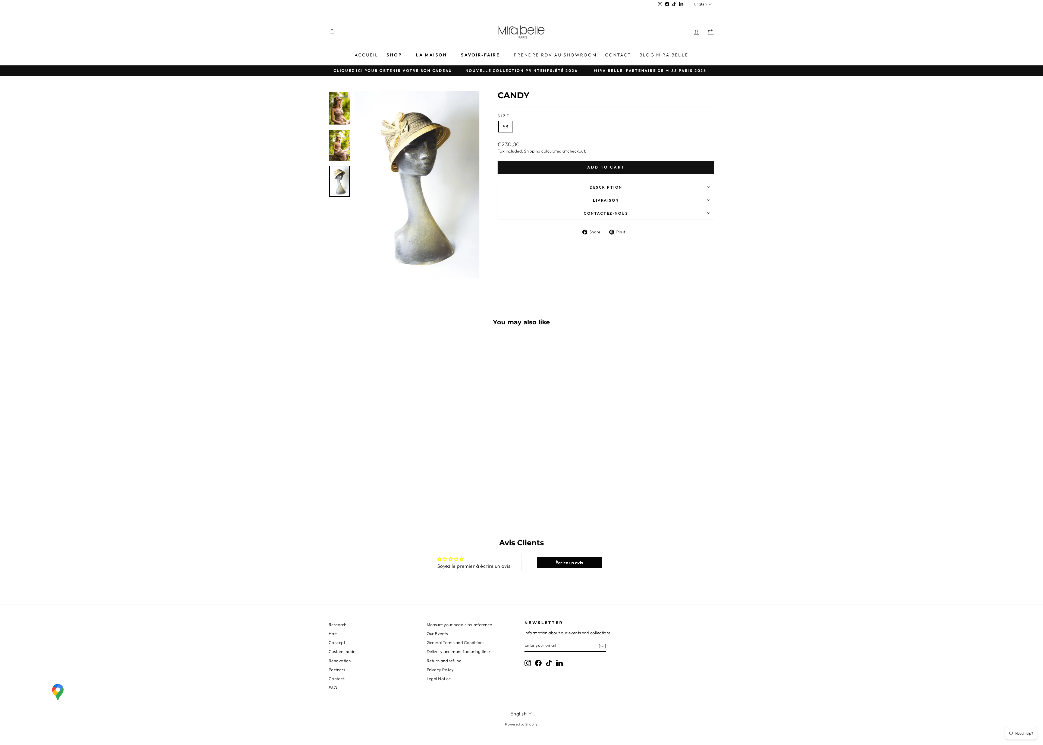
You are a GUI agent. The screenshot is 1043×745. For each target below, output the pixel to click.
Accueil (366, 55)
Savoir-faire (481, 55)
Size (504, 115)
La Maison (432, 55)
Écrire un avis (569, 562)
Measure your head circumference (459, 624)
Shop (395, 55)
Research (338, 624)
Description (606, 187)
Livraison (606, 200)
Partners (337, 669)
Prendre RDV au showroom (555, 55)
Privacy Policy (440, 669)
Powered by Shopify (521, 724)
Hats (333, 633)
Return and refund (444, 660)
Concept (337, 642)
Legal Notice (439, 678)
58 (505, 126)
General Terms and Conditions (456, 642)
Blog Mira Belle (663, 55)
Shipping (532, 151)
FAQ (333, 687)
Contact (618, 55)
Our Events (437, 633)
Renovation (340, 660)
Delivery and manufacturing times (459, 651)
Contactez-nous (606, 213)
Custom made (342, 651)
